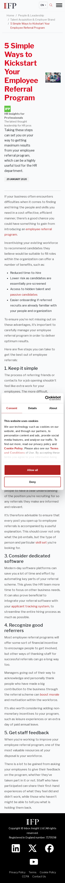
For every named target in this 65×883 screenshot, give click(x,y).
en (42, 5)
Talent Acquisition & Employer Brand (32, 19)
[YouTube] (34, 861)
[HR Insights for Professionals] (7, 109)
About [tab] (53, 408)
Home (10, 15)
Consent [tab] (11, 408)
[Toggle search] (52, 5)
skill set (41, 542)
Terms (32, 872)
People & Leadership (31, 15)
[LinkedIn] (16, 847)
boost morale (49, 694)
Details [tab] (32, 408)
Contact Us (39, 876)
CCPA (25, 876)
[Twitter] (32, 847)
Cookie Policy (13, 448)
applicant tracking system (30, 606)
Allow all (32, 470)
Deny (32, 481)
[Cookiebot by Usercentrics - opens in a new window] (46, 398)
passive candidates (24, 294)
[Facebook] (49, 847)
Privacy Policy (17, 872)
